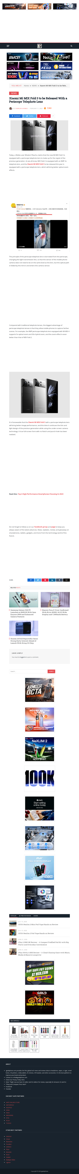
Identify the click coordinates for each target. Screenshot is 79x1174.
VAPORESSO (10, 1105)
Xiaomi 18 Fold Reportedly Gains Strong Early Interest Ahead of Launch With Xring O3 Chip (24, 641)
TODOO (8, 1123)
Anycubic (9, 1152)
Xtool (7, 1155)
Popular (13, 916)
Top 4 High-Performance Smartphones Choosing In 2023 (40, 494)
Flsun (7, 1149)
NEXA (8, 1113)
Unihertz (8, 1147)
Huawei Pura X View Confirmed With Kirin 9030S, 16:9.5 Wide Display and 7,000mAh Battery (55, 612)
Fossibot (8, 1144)
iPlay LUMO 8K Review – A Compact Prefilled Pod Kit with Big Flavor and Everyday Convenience (43, 943)
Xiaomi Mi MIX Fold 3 (35, 164)
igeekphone (44, 1171)
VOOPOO (9, 1107)
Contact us (9, 1077)
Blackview (9, 1142)
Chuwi (8, 1139)
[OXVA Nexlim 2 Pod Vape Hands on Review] (12, 932)
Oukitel (8, 1157)
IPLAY (8, 1120)
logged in (23, 657)
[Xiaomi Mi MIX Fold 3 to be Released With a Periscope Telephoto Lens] (39, 135)
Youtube (8, 1089)
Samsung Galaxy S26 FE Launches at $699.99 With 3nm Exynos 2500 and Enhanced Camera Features (23, 613)
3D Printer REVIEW (25, 916)
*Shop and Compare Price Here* (16, 1084)
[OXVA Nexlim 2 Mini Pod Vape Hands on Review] (12, 923)
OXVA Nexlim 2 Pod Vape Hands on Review (36, 933)
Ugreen (8, 1162)
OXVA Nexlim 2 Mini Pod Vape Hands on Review (38, 924)
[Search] (71, 46)
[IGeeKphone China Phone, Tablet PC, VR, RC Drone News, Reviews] (39, 46)
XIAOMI (36, 916)
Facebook (9, 1087)
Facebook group (41, 527)
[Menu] (8, 46)
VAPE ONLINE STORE (13, 1102)
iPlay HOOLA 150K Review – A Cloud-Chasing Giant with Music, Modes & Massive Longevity (44, 954)
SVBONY (8, 1136)
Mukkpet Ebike (10, 1160)
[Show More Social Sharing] (53, 116)
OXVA (8, 1110)
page (53, 527)
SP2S (7, 1118)
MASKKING (9, 1115)
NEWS (14, 93)
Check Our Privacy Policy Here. (15, 1080)
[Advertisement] (39, 26)
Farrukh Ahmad (21, 108)
